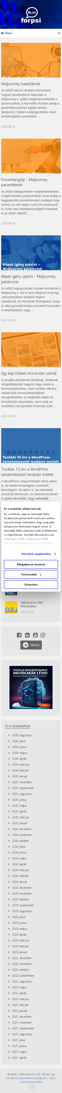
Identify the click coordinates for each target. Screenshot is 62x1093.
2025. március (20, 817)
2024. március (20, 870)
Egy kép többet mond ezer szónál (28, 373)
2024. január (19, 882)
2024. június (19, 852)
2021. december (22, 1017)
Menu (8, 33)
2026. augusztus (22, 735)
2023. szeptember (23, 905)
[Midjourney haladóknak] (31, 60)
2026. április (19, 759)
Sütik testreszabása (31, 1082)
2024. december (22, 829)
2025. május (19, 805)
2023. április (19, 934)
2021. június (19, 1046)
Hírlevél (34, 645)
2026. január (19, 776)
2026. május (19, 753)
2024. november (22, 835)
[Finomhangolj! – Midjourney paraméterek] (31, 156)
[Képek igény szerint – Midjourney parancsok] (31, 252)
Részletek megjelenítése (36, 553)
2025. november (22, 782)
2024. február (20, 876)
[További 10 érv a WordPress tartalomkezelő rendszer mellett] (31, 445)
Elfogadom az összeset (31, 564)
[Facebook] (19, 636)
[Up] (32, 1087)
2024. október (20, 841)
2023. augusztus (22, 911)
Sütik (51, 1078)
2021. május (19, 1052)
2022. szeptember (23, 975)
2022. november (22, 964)
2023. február (20, 946)
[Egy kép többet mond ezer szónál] (31, 349)
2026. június (19, 747)
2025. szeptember (23, 788)
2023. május (19, 929)
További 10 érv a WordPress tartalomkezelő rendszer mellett (27, 471)
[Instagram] (42, 636)
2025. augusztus (22, 794)
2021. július (18, 1040)
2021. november (22, 1022)
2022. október (20, 970)
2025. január (19, 823)
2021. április (19, 1058)
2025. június (19, 800)
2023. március (20, 940)
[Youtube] (35, 636)
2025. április (19, 811)
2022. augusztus (22, 981)
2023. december (22, 888)
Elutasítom (31, 584)
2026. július (18, 741)
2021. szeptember (23, 1028)
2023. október (20, 899)
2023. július (18, 917)
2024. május (19, 858)
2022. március (20, 999)
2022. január (19, 1011)
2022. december (22, 958)
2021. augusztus (22, 1034)
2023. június (19, 923)
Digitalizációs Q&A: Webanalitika (32, 604)
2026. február (20, 770)
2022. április (19, 993)
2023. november (22, 893)
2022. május (19, 987)
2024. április (19, 864)
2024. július (18, 847)
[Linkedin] (27, 636)
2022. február (20, 1005)
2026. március (20, 764)
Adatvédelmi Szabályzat (32, 1078)
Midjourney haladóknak (20, 83)
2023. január (19, 952)
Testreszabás (29, 574)
